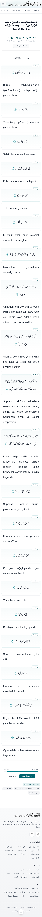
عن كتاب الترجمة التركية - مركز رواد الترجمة (27, 788)
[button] (26, 10)
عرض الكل (12, 776)
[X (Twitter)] (32, 834)
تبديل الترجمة (21, 46)
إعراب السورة (7, 788)
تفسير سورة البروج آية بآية (31, 784)
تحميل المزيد (26, 776)
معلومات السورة (34, 793)
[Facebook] (38, 834)
